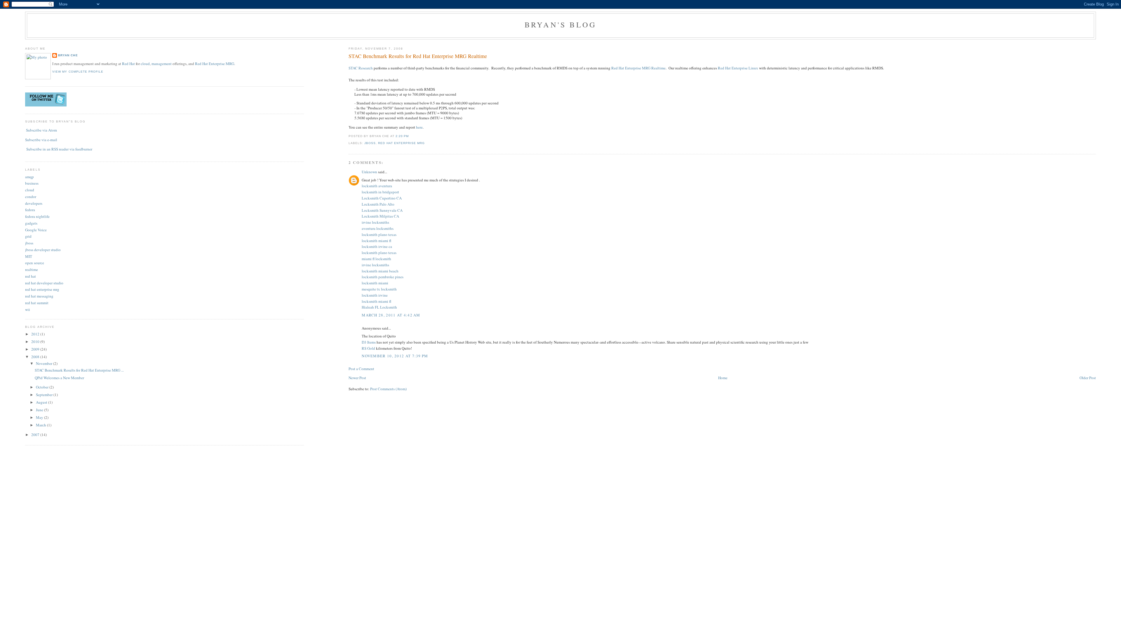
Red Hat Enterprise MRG (214, 63)
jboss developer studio (43, 249)
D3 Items (369, 342)
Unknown (369, 171)
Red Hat (128, 63)
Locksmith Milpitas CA (380, 216)
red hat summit (36, 302)
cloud (145, 63)
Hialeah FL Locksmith (379, 307)
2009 (35, 349)
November (44, 363)
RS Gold (368, 348)
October (42, 387)
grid (28, 236)
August (42, 402)
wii (27, 309)
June (40, 409)
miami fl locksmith (376, 258)
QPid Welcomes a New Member (59, 377)
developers (33, 203)
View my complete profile (77, 71)
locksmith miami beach (380, 271)
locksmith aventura (377, 185)
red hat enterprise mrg (401, 143)
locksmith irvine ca (377, 246)
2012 (35, 334)
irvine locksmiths (375, 222)
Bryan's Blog (560, 24)
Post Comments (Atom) (388, 388)
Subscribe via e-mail (41, 139)
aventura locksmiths (378, 228)
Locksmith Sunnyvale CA (382, 210)
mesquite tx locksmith (379, 289)
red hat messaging (39, 296)
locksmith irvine (375, 295)
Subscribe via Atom (41, 130)
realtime (31, 269)
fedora (30, 209)
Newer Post (357, 377)
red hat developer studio (44, 283)
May (40, 417)
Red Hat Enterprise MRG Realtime (638, 68)
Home (722, 377)
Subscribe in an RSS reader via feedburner (59, 149)
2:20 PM (402, 136)
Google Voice (36, 229)
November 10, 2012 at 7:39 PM (395, 355)
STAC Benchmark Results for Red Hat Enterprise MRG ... (79, 370)
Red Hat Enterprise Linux (738, 68)
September (44, 394)
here (419, 127)
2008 (35, 356)
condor (30, 196)
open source (34, 262)
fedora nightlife (37, 216)
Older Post (1088, 377)
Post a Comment (361, 368)
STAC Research (361, 68)
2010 (35, 341)
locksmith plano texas (379, 234)
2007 (35, 434)
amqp (29, 176)
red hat (30, 276)
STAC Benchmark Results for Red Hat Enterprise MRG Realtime (418, 56)
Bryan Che (68, 55)
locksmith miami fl (376, 240)
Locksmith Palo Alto (378, 204)
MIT (28, 256)
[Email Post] (410, 136)
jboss (370, 143)
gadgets (31, 223)
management (162, 63)
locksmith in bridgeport (380, 192)
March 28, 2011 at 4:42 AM (391, 315)
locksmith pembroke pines (382, 276)
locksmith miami (375, 283)
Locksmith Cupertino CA (382, 198)
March (41, 425)
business (32, 183)
